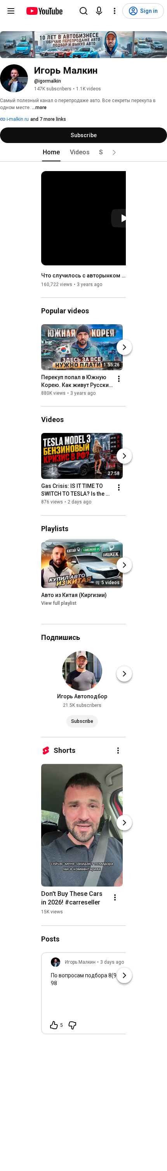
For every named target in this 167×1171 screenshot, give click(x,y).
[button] (114, 152)
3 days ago (112, 962)
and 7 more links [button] (48, 119)
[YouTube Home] (44, 11)
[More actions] (119, 379)
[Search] (83, 11)
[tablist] (83, 152)
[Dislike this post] (72, 1025)
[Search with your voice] (99, 11)
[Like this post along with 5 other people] (54, 1025)
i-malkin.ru (17, 119)
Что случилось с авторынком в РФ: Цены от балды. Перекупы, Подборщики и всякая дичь (83, 275)
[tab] (51, 152)
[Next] (124, 347)
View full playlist (59, 603)
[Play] (124, 218)
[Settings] (114, 11)
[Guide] (11, 11)
